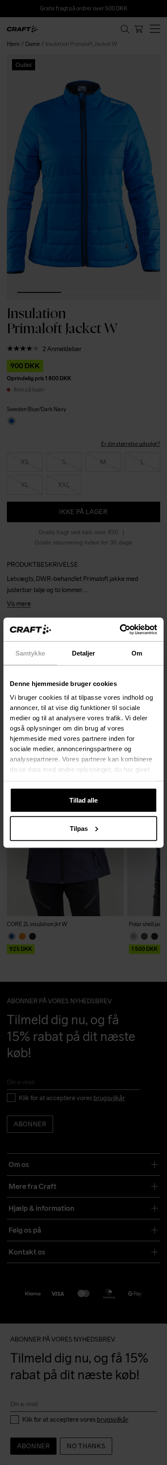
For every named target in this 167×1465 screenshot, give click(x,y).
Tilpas (79, 828)
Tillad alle (83, 800)
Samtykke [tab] (30, 653)
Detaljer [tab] (83, 653)
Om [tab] (136, 653)
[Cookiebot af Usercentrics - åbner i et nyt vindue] (120, 629)
